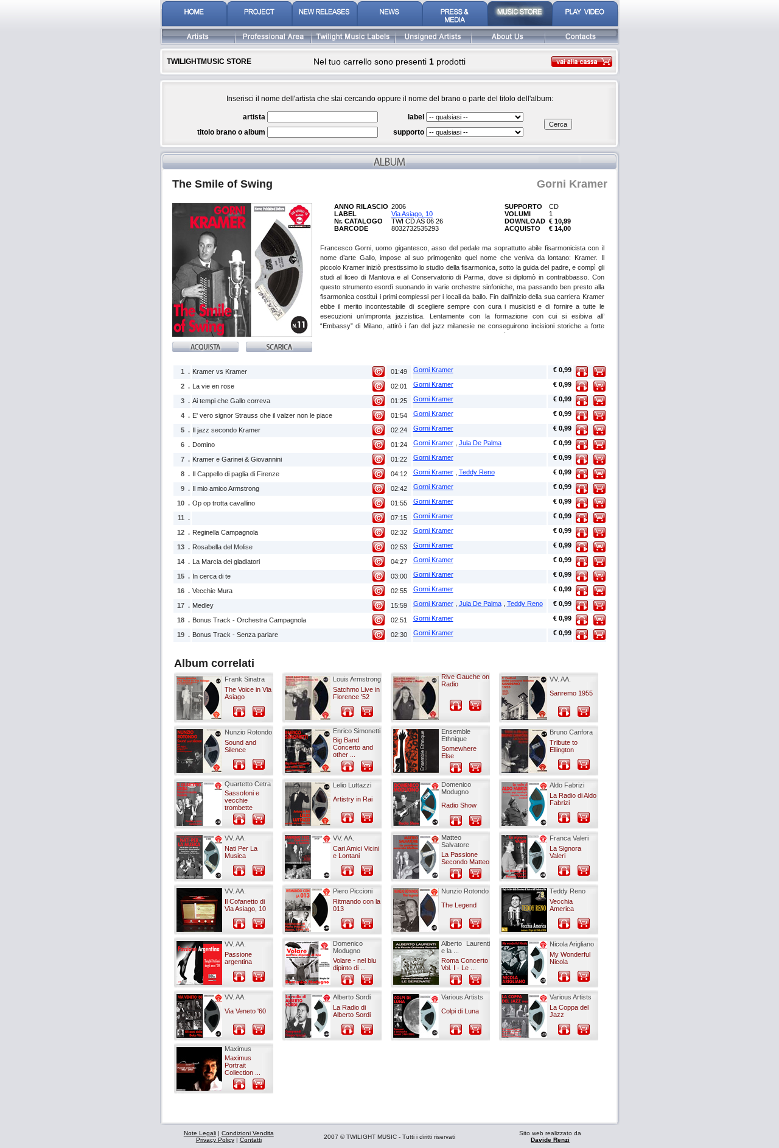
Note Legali (200, 1133)
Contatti (251, 1139)
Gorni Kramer (433, 369)
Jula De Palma (480, 442)
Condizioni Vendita (248, 1133)
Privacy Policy (215, 1139)
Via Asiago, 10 (412, 213)
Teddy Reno (477, 472)
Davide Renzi (550, 1139)
